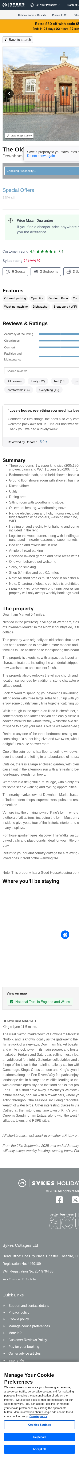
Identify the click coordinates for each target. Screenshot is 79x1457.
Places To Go (59, 15)
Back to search (20, 39)
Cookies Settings (39, 1424)
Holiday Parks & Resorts (32, 15)
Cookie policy (38, 1416)
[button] (9, 93)
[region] (39, 1409)
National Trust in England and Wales (42, 1002)
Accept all (39, 1449)
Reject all (39, 1437)
